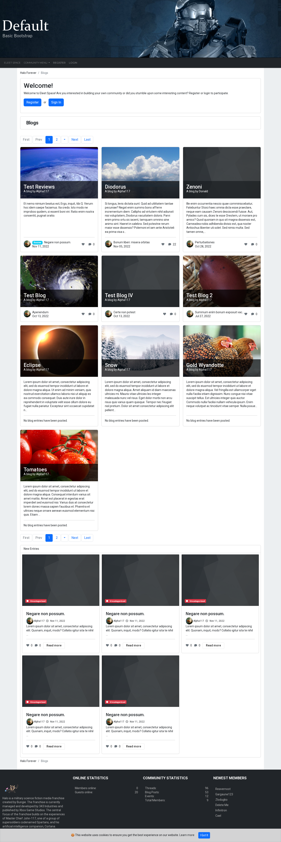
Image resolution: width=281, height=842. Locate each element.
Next (74, 139)
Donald (203, 191)
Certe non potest (124, 312)
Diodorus (115, 186)
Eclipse (32, 365)
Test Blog (35, 295)
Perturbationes (205, 242)
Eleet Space (12, 62)
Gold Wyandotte (205, 365)
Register (32, 102)
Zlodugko (221, 799)
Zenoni (194, 186)
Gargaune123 (224, 794)
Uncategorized (37, 601)
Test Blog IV (119, 295)
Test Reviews (39, 186)
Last (87, 139)
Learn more (186, 835)
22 (174, 244)
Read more (54, 645)
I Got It (204, 835)
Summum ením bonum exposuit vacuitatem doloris (228, 312)
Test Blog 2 (199, 295)
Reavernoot (223, 789)
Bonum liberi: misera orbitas (132, 242)
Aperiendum (40, 312)
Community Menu (36, 62)
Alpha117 (42, 191)
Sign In (56, 102)
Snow (111, 365)
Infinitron (221, 810)
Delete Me (222, 805)
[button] (64, 139)
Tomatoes (35, 469)
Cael (218, 815)
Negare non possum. (52, 242)
